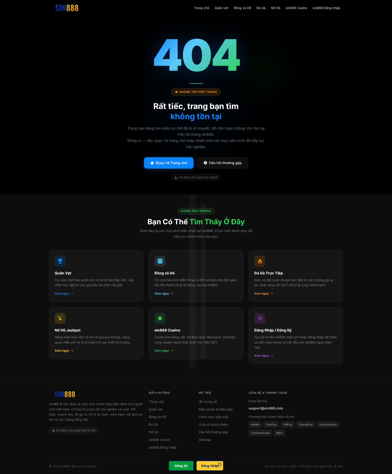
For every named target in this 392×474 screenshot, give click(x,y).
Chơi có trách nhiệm (213, 424)
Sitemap (205, 440)
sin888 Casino (296, 8)
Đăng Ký (181, 466)
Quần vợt (221, 8)
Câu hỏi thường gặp (225, 163)
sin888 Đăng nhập (326, 8)
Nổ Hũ (275, 8)
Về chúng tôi (208, 402)
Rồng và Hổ (242, 8)
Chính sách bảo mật (213, 417)
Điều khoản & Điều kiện (216, 409)
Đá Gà (261, 8)
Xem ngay (62, 293)
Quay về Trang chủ (171, 163)
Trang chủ (201, 8)
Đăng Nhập (210, 466)
